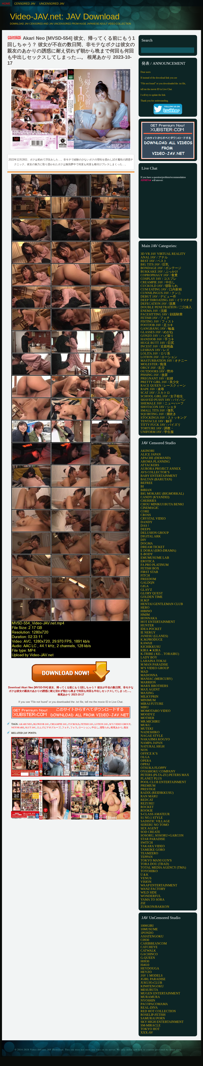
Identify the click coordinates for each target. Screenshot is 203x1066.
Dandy (146, 522)
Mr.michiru (150, 721)
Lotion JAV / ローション (159, 357)
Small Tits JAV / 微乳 (157, 410)
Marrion (148, 682)
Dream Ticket (153, 547)
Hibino (146, 611)
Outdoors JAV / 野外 (157, 371)
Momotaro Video (155, 710)
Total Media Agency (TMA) (163, 867)
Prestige (148, 789)
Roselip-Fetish (153, 1014)
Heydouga (150, 968)
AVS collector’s (155, 472)
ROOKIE (147, 810)
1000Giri (147, 925)
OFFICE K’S (149, 753)
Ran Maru (149, 796)
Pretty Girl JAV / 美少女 (160, 382)
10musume (149, 929)
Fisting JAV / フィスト (157, 321)
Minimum (148, 700)
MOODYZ (148, 714)
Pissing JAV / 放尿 (154, 375)
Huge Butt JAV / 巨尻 (157, 342)
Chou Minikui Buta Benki (162, 504)
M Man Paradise (154, 664)
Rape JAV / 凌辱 (152, 389)
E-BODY (147, 554)
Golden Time (152, 596)
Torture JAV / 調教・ (157, 428)
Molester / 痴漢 (153, 364)
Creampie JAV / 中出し (158, 282)
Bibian (146, 490)
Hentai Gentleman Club (162, 604)
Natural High (153, 746)
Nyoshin (148, 1000)
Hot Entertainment (158, 621)
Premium (148, 785)
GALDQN (147, 582)
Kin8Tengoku (152, 986)
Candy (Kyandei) (155, 497)
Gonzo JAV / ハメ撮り (157, 335)
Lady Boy (149, 657)
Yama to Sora (153, 899)
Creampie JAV (58, 724)
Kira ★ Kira (151, 650)
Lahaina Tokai (153, 661)
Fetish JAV (87, 724)
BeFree (147, 483)
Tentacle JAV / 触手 (156, 421)
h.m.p (145, 600)
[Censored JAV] (14, 38)
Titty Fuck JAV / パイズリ (161, 424)
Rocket (147, 807)
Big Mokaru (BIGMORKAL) (162, 493)
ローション (84, 727)
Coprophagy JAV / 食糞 (159, 275)
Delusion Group (155, 532)
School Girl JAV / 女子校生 (162, 396)
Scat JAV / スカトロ (155, 392)
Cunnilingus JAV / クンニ (161, 293)
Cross (146, 515)
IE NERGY (148, 632)
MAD (144, 671)
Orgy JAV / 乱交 (153, 367)
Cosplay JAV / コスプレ (158, 278)
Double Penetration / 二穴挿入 (166, 307)
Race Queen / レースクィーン (163, 385)
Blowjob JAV (41, 724)
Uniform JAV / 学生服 (157, 431)
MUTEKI (147, 728)
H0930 (145, 961)
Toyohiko (149, 871)
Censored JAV (24, 3)
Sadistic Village (155, 821)
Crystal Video (153, 518)
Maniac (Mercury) (156, 678)
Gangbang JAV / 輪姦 (157, 328)
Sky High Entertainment (162, 1021)
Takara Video (153, 846)
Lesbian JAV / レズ (155, 350)
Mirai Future (152, 703)
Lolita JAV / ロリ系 (155, 353)
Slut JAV (30, 727)
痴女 (126, 727)
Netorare (17, 727)
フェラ (73, 727)
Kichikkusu (151, 646)
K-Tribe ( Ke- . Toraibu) (160, 653)
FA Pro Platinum (155, 564)
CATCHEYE (149, 947)
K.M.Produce (152, 639)
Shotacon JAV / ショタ (158, 407)
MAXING (147, 693)
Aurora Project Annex (161, 468)
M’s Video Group (155, 668)
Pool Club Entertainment (163, 782)
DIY (143, 540)
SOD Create (150, 832)
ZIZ (143, 903)
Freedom (148, 579)
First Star (149, 572)
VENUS (146, 878)
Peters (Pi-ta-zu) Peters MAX (165, 775)
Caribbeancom (154, 943)
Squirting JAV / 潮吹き (158, 414)
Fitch (145, 575)
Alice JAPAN (151, 454)
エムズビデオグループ (49, 727)
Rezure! (147, 803)
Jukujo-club (151, 982)
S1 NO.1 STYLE (152, 817)
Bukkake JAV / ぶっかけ (159, 271)
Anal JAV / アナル (154, 257)
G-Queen (148, 957)
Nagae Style (152, 735)
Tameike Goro (153, 849)
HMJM (145, 614)
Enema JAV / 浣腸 (154, 310)
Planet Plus (151, 778)
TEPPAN (147, 856)
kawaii (146, 643)
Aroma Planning (155, 461)
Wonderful (151, 896)
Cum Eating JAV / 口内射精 (161, 289)
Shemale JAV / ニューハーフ (162, 403)
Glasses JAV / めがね (157, 332)
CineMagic (150, 507)
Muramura (150, 997)
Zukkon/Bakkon (155, 906)
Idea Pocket (151, 629)
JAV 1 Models (152, 975)
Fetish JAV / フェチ (155, 318)
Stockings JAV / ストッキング (164, 417)
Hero (145, 607)
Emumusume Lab (155, 557)
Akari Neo (25, 724)
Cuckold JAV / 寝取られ (159, 285)
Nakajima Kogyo (155, 739)
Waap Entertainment (159, 885)
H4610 (145, 964)
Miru (145, 707)
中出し (95, 727)
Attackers (150, 465)
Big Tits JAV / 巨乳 (155, 264)
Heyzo (146, 972)
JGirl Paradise (153, 979)
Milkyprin (149, 696)
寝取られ (104, 727)
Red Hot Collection (158, 1011)
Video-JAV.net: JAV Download (65, 16)
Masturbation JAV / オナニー (164, 360)
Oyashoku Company (158, 771)
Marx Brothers (154, 686)
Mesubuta (149, 989)
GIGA (145, 586)
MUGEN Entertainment (160, 993)
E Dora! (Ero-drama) (158, 550)
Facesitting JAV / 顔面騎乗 (162, 314)
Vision (146, 881)
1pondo (147, 932)
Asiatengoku (152, 936)
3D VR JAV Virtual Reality (163, 253)
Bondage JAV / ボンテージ (161, 268)
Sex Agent (149, 828)
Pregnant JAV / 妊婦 (157, 378)
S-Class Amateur (155, 814)
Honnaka (149, 618)
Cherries (148, 500)
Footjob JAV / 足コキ (157, 325)
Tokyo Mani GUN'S (156, 860)
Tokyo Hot (150, 1029)
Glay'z (146, 589)
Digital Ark (151, 536)
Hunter (147, 625)
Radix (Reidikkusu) (157, 792)
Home (6, 3)
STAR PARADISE (153, 839)
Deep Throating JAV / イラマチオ (166, 300)
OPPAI (145, 764)
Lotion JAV (101, 724)
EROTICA (148, 561)
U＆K (144, 874)
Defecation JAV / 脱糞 (158, 303)
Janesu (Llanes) (154, 636)
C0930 (145, 940)
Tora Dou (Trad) (155, 864)
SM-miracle (151, 1025)
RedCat (147, 799)
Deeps (145, 529)
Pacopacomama (154, 1004)
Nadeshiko (150, 732)
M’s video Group (119, 724)
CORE (145, 511)
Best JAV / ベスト (154, 261)
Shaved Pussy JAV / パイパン (163, 399)
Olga (145, 757)
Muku (145, 725)
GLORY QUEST (152, 593)
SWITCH (147, 842)
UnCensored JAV (51, 3)
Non (144, 750)
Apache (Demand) (155, 458)
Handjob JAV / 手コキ (157, 339)
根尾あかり (117, 727)
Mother (147, 718)
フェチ (65, 727)
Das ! (145, 525)
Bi (142, 486)
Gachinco (149, 954)
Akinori (147, 450)
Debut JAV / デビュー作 (158, 296)
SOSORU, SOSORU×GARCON (162, 835)
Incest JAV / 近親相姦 (157, 346)
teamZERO (149, 853)
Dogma (147, 543)
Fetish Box (150, 568)
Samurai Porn (153, 1018)
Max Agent (150, 689)
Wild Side (149, 892)
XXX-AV (147, 1032)
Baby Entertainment (159, 475)
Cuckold (73, 724)
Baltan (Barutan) (156, 479)
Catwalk (148, 950)
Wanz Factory (153, 889)
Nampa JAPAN (152, 742)
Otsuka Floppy (154, 767)
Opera (146, 760)
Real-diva (149, 1007)
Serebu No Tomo (155, 824)
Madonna (149, 675)
